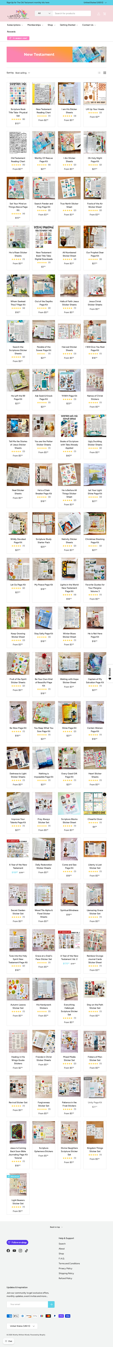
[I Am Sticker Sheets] (69, 142)
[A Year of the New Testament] (18, 849)
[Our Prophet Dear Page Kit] (95, 237)
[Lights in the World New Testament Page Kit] (69, 569)
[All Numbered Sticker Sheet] (69, 237)
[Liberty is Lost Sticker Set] (95, 849)
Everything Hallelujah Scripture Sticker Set (69, 1009)
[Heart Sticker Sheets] (95, 758)
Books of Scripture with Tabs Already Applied (69, 444)
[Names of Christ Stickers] (95, 380)
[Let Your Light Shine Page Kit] (95, 474)
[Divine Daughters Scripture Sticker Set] (69, 1132)
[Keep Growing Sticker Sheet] (18, 618)
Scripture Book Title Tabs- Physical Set (18, 112)
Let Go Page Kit (18, 584)
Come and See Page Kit (69, 866)
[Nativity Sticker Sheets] (69, 523)
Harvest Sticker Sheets (69, 349)
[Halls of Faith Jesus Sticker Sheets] (69, 286)
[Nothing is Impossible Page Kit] (43, 758)
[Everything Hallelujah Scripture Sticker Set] (69, 989)
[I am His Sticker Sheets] (69, 93)
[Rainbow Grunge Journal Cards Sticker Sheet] (95, 940)
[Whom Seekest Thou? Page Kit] (18, 286)
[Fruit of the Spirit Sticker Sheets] (18, 663)
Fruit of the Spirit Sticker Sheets (18, 681)
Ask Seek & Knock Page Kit (43, 397)
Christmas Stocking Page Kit (94, 541)
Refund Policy (65, 1278)
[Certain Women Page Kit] (95, 712)
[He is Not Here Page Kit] (95, 618)
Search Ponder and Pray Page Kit (43, 205)
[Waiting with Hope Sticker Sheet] (69, 663)
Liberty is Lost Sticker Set (95, 866)
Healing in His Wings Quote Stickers (18, 1060)
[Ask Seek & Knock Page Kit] (43, 380)
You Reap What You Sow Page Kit (43, 730)
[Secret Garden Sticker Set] (18, 894)
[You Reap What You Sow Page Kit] (43, 712)
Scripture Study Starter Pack (44, 541)
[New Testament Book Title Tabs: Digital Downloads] (43, 237)
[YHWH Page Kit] (69, 380)
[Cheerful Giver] (95, 803)
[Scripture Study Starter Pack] (43, 523)
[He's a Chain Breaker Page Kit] (43, 474)
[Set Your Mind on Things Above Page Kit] (18, 188)
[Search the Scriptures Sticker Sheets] (18, 331)
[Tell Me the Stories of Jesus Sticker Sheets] (18, 426)
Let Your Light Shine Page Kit (95, 492)
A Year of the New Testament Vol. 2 (69, 957)
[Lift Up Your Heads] (95, 93)
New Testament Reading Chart (43, 111)
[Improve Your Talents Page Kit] (18, 803)
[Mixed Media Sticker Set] (69, 1041)
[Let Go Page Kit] (18, 569)
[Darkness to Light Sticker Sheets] (18, 758)
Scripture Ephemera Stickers (43, 1150)
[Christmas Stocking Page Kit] (95, 523)
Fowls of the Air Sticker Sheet (95, 205)
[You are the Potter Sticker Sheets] (43, 426)
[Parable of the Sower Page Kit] (43, 331)
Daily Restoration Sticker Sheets (43, 866)
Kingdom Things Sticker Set (95, 1150)
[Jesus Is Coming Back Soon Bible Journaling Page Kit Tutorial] (18, 1132)
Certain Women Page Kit (95, 730)
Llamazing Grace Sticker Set (95, 912)
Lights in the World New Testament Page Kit (69, 588)
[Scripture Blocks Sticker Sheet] (69, 803)
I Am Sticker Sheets (69, 160)
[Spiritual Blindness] (69, 894)
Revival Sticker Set (18, 1102)
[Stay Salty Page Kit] (43, 618)
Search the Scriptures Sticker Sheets (18, 350)
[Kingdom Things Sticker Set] (95, 1132)
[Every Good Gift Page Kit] (69, 758)
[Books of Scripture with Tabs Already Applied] (69, 426)
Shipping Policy (66, 1273)
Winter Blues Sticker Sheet (69, 635)
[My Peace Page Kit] (43, 569)
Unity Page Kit (95, 1102)
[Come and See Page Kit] (69, 849)
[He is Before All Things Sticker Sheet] (69, 474)
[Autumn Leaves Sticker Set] (18, 989)
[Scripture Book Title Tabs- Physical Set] (18, 93)
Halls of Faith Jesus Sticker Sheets (69, 303)
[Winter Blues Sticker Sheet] (69, 618)
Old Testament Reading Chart (18, 160)
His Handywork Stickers (43, 1006)
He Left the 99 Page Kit (18, 397)
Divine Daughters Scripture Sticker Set (69, 1151)
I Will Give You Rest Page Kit (95, 349)
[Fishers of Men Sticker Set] (95, 1041)
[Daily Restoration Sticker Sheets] (43, 849)
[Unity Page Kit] (95, 1087)
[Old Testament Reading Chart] (18, 142)
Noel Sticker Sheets (18, 492)
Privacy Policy (65, 1268)
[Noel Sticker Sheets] (18, 474)
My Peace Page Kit (43, 584)
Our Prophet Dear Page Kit (95, 254)
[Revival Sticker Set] (18, 1087)
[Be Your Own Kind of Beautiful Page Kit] (43, 663)
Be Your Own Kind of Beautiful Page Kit (44, 682)
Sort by (10, 72)
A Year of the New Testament (18, 866)
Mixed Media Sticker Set (69, 1058)
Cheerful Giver (95, 819)
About (62, 1248)
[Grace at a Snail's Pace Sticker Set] (43, 940)
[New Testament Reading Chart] (43, 93)
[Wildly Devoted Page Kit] (18, 523)
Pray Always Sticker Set (44, 821)
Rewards (11, 31)
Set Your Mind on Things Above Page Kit (18, 207)
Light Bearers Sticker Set (18, 1202)
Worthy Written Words (21, 1335)
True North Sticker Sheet (69, 205)
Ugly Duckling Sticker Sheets (95, 443)
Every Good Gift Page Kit (69, 775)
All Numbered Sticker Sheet (69, 254)
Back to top (55, 1227)
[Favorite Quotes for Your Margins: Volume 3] (95, 569)
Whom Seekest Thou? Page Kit (18, 303)
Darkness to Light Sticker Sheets (18, 775)
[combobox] (63, 13)
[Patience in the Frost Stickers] (69, 1087)
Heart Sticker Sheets (95, 775)
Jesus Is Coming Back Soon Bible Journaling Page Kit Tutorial (18, 1153)
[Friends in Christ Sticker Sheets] (43, 1041)
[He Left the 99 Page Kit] (18, 380)
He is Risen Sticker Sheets (18, 254)
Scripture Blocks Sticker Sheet (69, 821)
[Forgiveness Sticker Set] (43, 1087)
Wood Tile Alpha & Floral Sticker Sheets (44, 913)
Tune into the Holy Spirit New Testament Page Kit (18, 959)
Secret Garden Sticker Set (18, 912)
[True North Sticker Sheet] (69, 188)
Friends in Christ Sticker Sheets (44, 1058)
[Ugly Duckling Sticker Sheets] (95, 426)
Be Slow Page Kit (18, 728)
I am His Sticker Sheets (69, 111)
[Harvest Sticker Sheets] (69, 331)
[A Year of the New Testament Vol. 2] (69, 940)
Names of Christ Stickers (95, 397)
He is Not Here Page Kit (95, 635)
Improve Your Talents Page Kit (18, 821)
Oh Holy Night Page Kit (95, 160)
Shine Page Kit (69, 728)
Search (62, 1243)
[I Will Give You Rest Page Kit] (95, 331)
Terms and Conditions (69, 1263)
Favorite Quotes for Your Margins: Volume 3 (95, 588)
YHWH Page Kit (69, 396)
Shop (61, 1253)
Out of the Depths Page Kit (44, 303)
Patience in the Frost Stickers (69, 1104)
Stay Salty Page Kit (43, 633)
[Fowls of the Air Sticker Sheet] (95, 188)
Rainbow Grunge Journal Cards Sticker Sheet (95, 959)
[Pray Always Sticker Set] (43, 803)
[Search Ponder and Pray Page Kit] (43, 188)
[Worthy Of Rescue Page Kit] (43, 142)
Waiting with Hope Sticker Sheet (69, 681)
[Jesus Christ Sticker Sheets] (95, 286)
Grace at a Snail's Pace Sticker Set (43, 957)
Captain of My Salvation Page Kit (95, 681)
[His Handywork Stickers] (43, 989)
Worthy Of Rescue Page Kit (44, 160)
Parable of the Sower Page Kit (43, 349)
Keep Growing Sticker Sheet (18, 635)
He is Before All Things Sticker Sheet (69, 493)
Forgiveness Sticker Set (44, 1104)
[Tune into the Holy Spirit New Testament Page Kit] (18, 940)
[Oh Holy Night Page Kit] (95, 142)
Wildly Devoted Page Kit (18, 541)
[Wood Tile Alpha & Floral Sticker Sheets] (43, 894)
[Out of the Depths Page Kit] (43, 286)
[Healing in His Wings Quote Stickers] (18, 1041)
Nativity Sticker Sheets (69, 541)
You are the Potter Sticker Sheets (44, 443)
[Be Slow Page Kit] (18, 712)
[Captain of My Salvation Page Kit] (95, 663)
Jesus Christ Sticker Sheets (95, 303)
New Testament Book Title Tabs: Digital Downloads (43, 255)
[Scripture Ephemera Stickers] (43, 1132)
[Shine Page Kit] (69, 712)
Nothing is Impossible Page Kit (43, 775)
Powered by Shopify (37, 1335)
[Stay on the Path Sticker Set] (95, 989)
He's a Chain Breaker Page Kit (44, 492)
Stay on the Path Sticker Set (95, 1006)
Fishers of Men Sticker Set (95, 1058)
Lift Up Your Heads (95, 109)
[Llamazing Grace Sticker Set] (95, 894)
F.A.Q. (62, 1258)
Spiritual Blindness (69, 910)
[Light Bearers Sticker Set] (18, 1184)
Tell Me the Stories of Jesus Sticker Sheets (18, 444)
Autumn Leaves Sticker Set (18, 1006)
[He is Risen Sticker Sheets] (18, 237)
